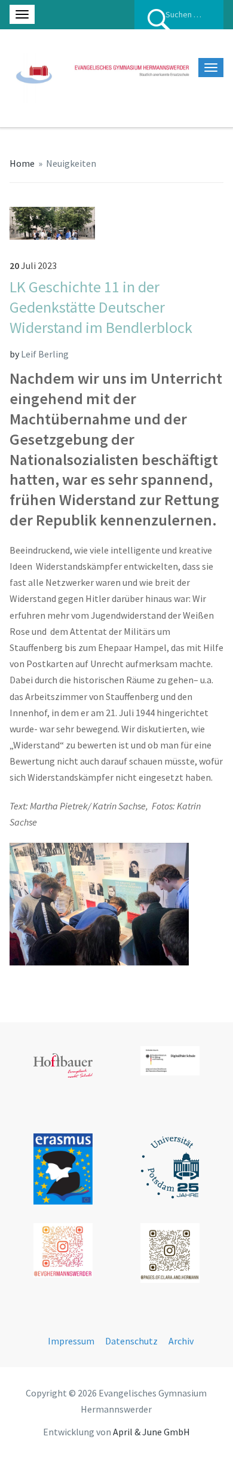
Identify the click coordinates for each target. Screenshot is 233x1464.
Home (22, 163)
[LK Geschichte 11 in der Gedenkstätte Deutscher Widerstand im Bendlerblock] (53, 222)
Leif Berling (45, 354)
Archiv (181, 1341)
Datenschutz (131, 1341)
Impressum (71, 1341)
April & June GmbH (151, 1432)
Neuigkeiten (71, 163)
